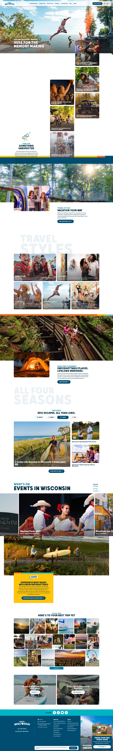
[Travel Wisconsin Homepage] (9, 3)
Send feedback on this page (42, 727)
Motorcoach (55, 726)
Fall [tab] (75, 417)
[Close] (110, 726)
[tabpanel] (56, 446)
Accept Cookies (73, 747)
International (56, 732)
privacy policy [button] (63, 747)
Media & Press (56, 730)
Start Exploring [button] (63, 382)
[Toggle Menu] (106, 3)
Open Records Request (72, 728)
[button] (97, 3)
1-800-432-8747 (42, 721)
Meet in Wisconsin (57, 734)
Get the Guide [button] (101, 746)
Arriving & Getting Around (72, 723)
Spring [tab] (52, 417)
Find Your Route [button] (77, 692)
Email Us (41, 719)
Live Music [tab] (95, 486)
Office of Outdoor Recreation (59, 723)
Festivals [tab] (95, 488)
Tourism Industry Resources (59, 721)
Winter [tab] (40, 417)
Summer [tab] (64, 417)
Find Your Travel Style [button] (65, 221)
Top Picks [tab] (95, 484)
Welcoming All (70, 726)
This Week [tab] (95, 491)
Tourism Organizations (58, 728)
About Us (69, 721)
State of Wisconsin (71, 730)
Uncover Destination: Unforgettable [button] (33, 598)
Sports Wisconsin (56, 736)
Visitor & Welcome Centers (73, 725)
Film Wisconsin (56, 725)
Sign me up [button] (34, 692)
